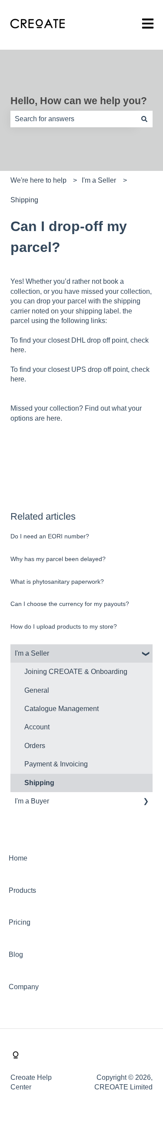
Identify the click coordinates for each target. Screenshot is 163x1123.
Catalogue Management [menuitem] (61, 708)
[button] (146, 654)
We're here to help (38, 180)
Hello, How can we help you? (78, 100)
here (17, 350)
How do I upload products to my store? (63, 626)
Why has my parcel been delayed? (58, 558)
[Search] (144, 119)
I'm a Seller (99, 180)
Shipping (24, 200)
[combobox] (73, 119)
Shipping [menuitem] (39, 782)
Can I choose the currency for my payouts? (69, 603)
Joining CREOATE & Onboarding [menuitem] (75, 671)
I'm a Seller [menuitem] (32, 653)
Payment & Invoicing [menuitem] (56, 764)
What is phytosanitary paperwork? (57, 581)
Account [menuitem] (37, 727)
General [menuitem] (36, 690)
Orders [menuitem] (34, 745)
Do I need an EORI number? (49, 536)
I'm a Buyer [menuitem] (32, 801)
